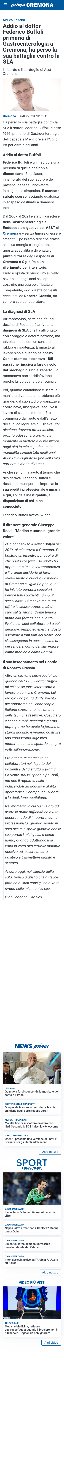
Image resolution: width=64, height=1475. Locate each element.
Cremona (10, 233)
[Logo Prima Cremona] (32, 5)
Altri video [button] (51, 1342)
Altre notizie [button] (50, 1151)
